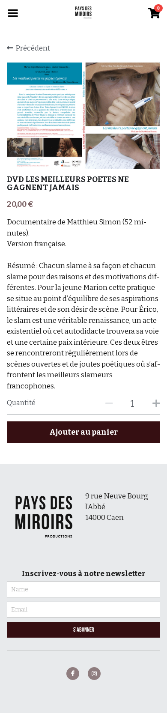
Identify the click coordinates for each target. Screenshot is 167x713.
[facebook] (72, 673)
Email (19, 609)
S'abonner (83, 629)
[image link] (83, 12)
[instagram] (94, 673)
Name (19, 589)
